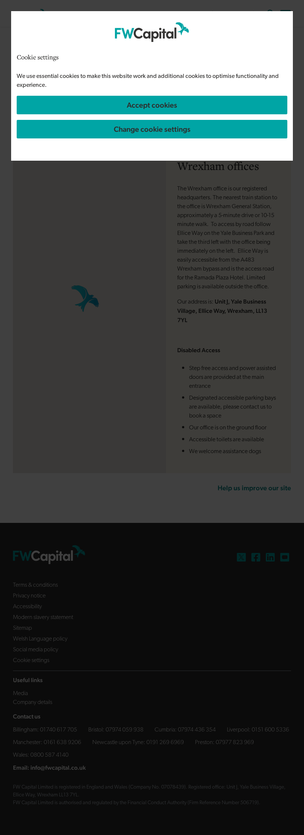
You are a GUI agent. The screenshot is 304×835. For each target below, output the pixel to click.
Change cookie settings (152, 129)
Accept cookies (152, 105)
